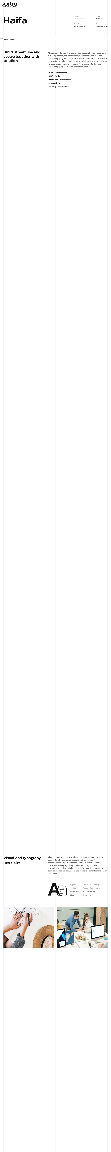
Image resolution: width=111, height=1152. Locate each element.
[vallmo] (9, 4)
